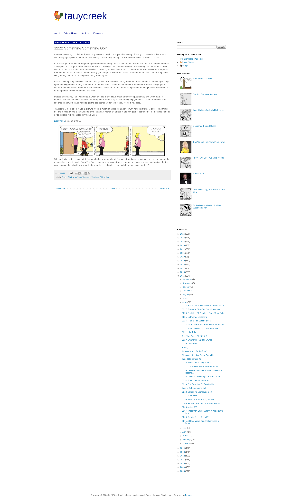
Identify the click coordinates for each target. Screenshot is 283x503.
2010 (182, 463)
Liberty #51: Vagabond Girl (194, 388)
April (184, 432)
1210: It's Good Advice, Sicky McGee (198, 399)
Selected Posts (70, 33)
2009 (182, 467)
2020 (182, 257)
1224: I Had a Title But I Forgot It (196, 321)
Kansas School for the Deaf (194, 351)
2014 (182, 448)
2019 (182, 261)
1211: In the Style (189, 396)
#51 (59, 121)
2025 (182, 238)
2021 (182, 253)
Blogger (188, 495)
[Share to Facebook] (85, 173)
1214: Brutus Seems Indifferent (195, 380)
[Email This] (76, 173)
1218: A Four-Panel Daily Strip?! (196, 363)
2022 (182, 249)
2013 (182, 452)
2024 (182, 241)
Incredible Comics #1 (191, 359)
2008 (182, 471)
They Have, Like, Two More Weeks (208, 158)
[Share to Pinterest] (88, 173)
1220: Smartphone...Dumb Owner (197, 340)
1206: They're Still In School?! (195, 417)
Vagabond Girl (97, 177)
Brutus (64, 177)
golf (76, 177)
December (187, 279)
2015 (182, 276)
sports (88, 177)
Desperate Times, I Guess (204, 126)
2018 (182, 264)
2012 (182, 456)
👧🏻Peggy (184, 65)
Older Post (165, 188)
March (185, 436)
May (184, 428)
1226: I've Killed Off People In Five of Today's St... (204, 313)
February (186, 440)
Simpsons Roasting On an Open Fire (198, 355)
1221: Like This (189, 332)
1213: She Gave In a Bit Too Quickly (198, 384)
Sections (85, 33)
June (184, 302)
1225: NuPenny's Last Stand (194, 317)
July (184, 298)
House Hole (198, 174)
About (57, 33)
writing (106, 177)
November (187, 283)
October (186, 287)
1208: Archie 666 (189, 407)
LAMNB (81, 177)
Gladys (71, 177)
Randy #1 (186, 347)
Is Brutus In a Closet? (202, 78)
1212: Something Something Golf (197, 392)
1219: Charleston (190, 344)
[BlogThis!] (79, 173)
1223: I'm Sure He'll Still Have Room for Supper (203, 324)
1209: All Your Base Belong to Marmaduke (201, 403)
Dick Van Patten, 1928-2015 (194, 336)
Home (112, 188)
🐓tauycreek (79, 15)
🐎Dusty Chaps (187, 62)
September (187, 291)
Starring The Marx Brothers (205, 94)
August (185, 294)
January (186, 443)
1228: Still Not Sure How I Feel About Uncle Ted (203, 305)
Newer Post (60, 188)
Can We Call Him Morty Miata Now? (209, 142)
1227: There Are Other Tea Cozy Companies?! (202, 309)
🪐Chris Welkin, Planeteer (191, 59)
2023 (182, 245)
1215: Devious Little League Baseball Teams (202, 376)
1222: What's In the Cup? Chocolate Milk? (200, 328)
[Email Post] (71, 173)
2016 (182, 272)
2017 (182, 268)
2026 (182, 234)
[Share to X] (82, 173)
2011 (182, 460)
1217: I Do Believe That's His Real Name (200, 367)
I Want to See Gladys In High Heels (208, 110)
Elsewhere (98, 33)
